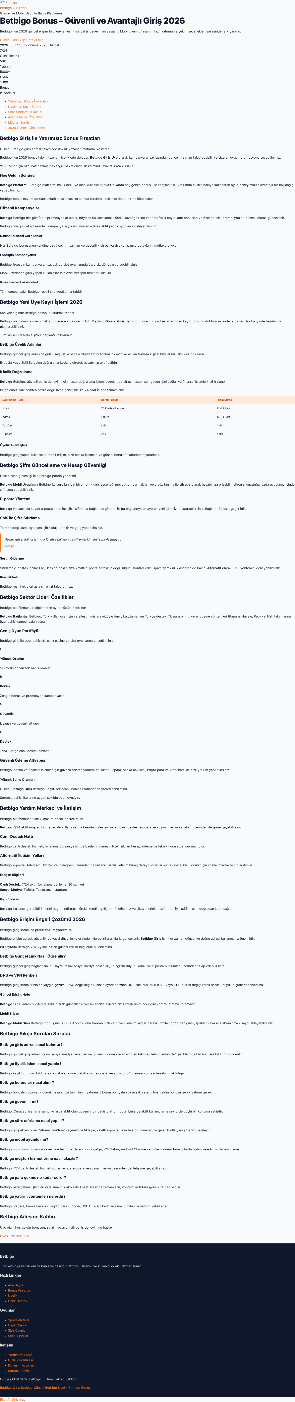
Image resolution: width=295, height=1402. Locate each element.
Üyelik (12, 1296)
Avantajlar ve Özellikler (25, 117)
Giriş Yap (20, 8)
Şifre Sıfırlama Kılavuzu (25, 112)
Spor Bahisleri (18, 1320)
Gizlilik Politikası (20, 1360)
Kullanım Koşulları (21, 1365)
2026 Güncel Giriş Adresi (27, 128)
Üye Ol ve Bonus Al (14, 1236)
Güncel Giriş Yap (12, 40)
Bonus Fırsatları (19, 1290)
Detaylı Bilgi (35, 40)
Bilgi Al (5, 1399)
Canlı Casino (17, 1325)
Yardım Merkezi (20, 1355)
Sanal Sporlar (18, 1336)
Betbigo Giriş (10, 1388)
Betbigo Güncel (32, 1388)
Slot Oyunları (17, 1330)
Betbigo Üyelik (56, 1388)
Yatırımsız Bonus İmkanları (28, 101)
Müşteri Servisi (19, 122)
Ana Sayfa (15, 1285)
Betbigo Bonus (79, 1388)
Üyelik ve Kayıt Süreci (24, 107)
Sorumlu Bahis (19, 1371)
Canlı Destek (17, 1301)
